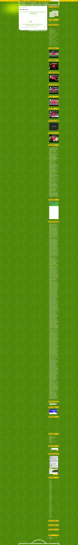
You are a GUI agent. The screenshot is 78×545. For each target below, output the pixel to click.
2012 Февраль (50, 510)
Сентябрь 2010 (54, 9)
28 (51, 16)
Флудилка (50, 438)
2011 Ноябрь (50, 507)
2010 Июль (50, 493)
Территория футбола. (51, 436)
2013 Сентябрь (51, 517)
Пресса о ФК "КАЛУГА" (51, 442)
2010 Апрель (50, 490)
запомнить (51, 450)
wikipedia (53, 538)
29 (52, 16)
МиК (51, 537)
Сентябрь (25, 7)
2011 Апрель (50, 501)
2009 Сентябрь (51, 484)
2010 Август (50, 494)
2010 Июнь (50, 492)
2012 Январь (50, 509)
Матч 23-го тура (24, 9)
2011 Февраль (50, 499)
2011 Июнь (50, 503)
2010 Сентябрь (51, 495)
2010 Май (50, 491)
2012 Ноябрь (50, 516)
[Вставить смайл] (57, 468)
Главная (21, 7)
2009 (50, 538)
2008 (50, 537)
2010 (22, 7)
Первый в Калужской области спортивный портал (52, 437)
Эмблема (50, 441)
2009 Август (50, 483)
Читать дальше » (39, 25)
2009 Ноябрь (50, 486)
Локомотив (57, 537)
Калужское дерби (53, 537)
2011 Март (50, 500)
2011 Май (50, 502)
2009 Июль (50, 482)
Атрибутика (50, 439)
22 (52, 15)
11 (56, 12)
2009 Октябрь (50, 485)
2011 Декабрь (50, 508)
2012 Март (50, 511)
